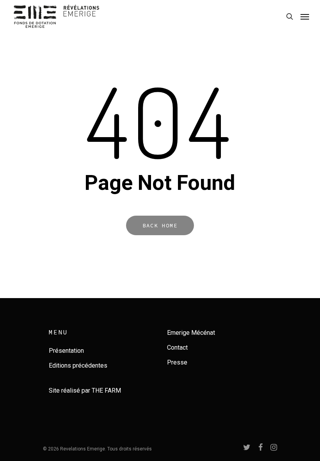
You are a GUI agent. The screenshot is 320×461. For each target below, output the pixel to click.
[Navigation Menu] (304, 16)
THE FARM (106, 390)
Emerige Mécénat (191, 332)
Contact (177, 347)
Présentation (66, 350)
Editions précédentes (78, 365)
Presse (177, 362)
